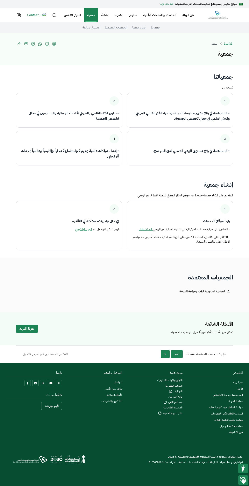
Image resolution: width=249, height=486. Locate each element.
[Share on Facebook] (47, 44)
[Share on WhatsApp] (40, 44)
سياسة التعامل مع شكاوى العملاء (226, 407)
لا (165, 354)
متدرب (118, 15)
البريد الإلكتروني (83, 229)
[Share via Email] (26, 44)
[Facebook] (28, 383)
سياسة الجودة (236, 401)
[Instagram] (43, 383)
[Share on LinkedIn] (33, 44)
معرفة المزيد (26, 328)
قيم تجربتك (52, 406)
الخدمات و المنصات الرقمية (159, 15)
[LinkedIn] (35, 383)
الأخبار (240, 389)
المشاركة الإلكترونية (172, 408)
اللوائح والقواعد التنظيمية (169, 380)
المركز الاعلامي (72, 15)
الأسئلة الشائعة (114, 395)
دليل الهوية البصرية (172, 413)
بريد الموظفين (174, 402)
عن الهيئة (188, 15)
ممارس (133, 15)
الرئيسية (228, 43)
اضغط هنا (146, 229)
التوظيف (177, 391)
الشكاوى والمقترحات (112, 401)
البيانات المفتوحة (173, 386)
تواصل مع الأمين (113, 389)
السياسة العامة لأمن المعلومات (227, 414)
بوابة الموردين (175, 397)
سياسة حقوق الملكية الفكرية (228, 420)
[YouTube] (51, 383)
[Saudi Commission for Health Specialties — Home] (217, 15)
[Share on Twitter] (54, 44)
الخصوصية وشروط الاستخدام (228, 395)
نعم (177, 354)
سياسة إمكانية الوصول (231, 426)
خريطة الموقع (236, 432)
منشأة (104, 15)
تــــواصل (118, 382)
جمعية (91, 15)
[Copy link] (19, 44)
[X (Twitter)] (59, 383)
